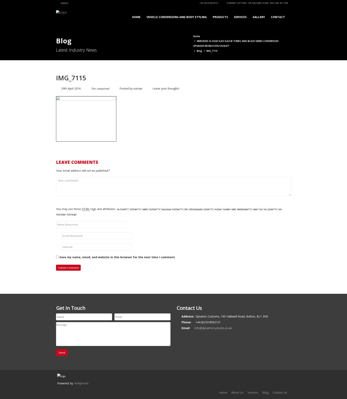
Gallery (259, 17)
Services (240, 17)
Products (220, 17)
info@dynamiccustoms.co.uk (213, 328)
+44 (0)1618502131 (208, 3)
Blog (199, 51)
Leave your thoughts (165, 88)
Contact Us (280, 392)
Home (136, 17)
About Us (237, 392)
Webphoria (81, 383)
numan (137, 88)
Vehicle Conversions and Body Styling (177, 17)
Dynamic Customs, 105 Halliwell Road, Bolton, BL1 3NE (257, 3)
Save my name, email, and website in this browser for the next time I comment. (117, 257)
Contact (278, 17)
